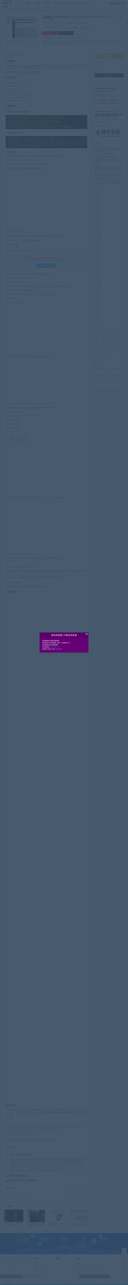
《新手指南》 (53, 647)
